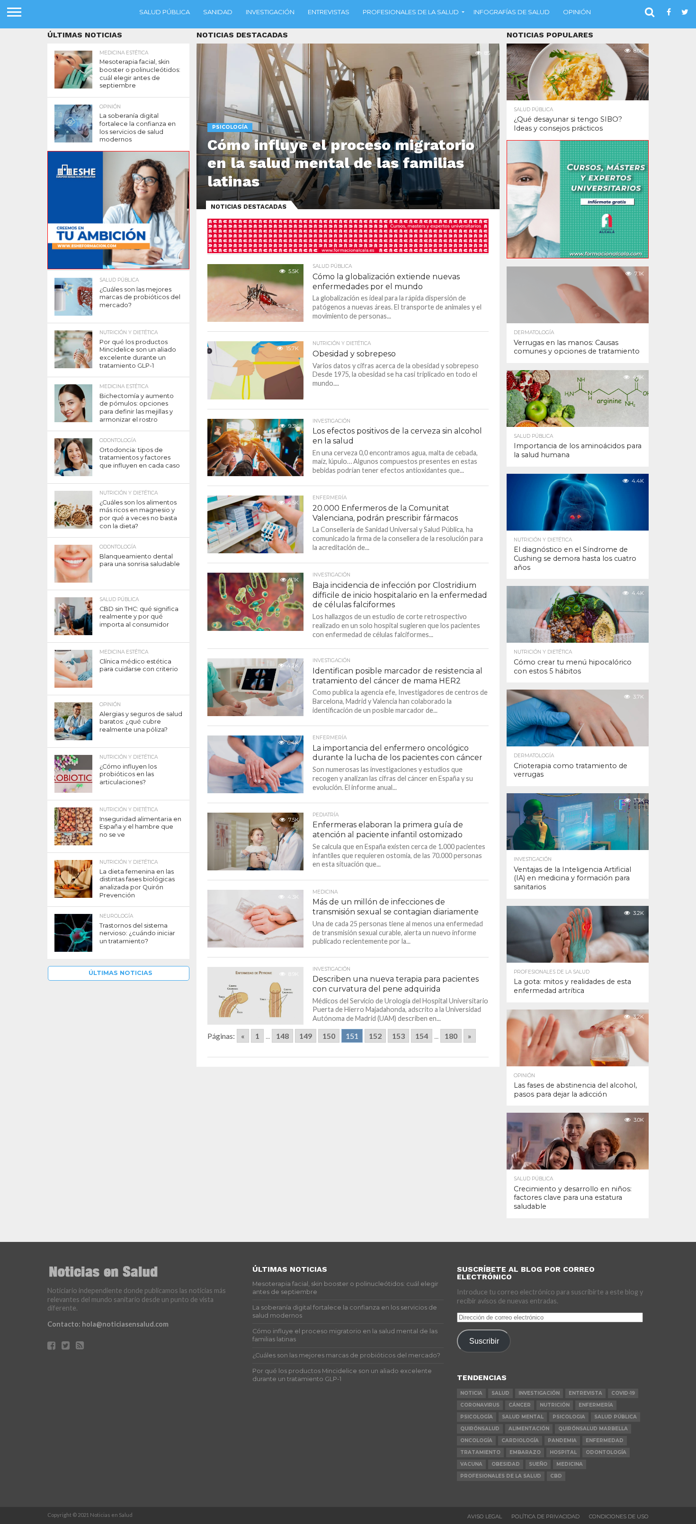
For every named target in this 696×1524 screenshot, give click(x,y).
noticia (471, 1393)
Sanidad (217, 12)
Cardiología (520, 1440)
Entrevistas (328, 12)
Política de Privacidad (545, 1516)
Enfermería (596, 1405)
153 (398, 1035)
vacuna (471, 1464)
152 (375, 1035)
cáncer (520, 1405)
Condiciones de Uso (619, 1516)
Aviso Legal (484, 1516)
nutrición (555, 1405)
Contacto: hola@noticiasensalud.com (108, 1324)
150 (328, 1035)
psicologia (569, 1417)
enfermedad (605, 1440)
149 (305, 1035)
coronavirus (480, 1405)
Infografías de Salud (511, 12)
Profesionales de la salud (411, 12)
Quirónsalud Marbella (593, 1429)
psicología (476, 1417)
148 (282, 1035)
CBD (556, 1476)
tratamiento (480, 1452)
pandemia (562, 1440)
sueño (538, 1464)
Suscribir (484, 1341)
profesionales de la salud (500, 1476)
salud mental (523, 1417)
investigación (539, 1393)
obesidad (505, 1464)
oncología (476, 1440)
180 (451, 1035)
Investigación (270, 12)
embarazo (525, 1452)
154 (421, 1035)
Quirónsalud (480, 1429)
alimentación (529, 1429)
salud (500, 1393)
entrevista (585, 1393)
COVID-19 (623, 1393)
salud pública (615, 1417)
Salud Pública (164, 12)
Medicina (569, 1464)
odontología (606, 1452)
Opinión (577, 12)
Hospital (563, 1452)
